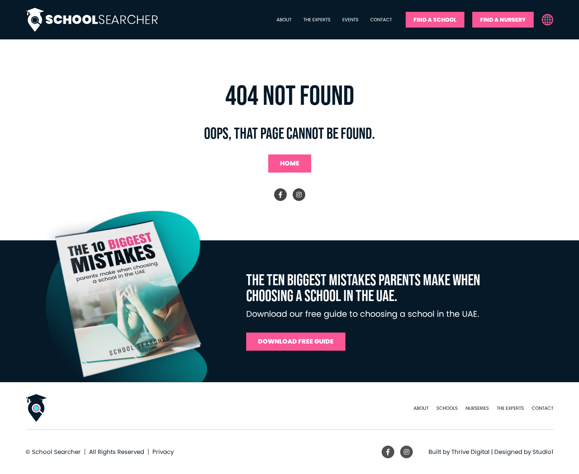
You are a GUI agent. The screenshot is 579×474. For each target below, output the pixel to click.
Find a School (435, 20)
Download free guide (296, 341)
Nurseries (477, 408)
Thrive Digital (470, 452)
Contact (381, 19)
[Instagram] (299, 194)
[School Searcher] (92, 20)
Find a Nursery (503, 20)
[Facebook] (280, 194)
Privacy (163, 452)
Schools (447, 408)
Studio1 (543, 452)
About (284, 19)
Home (289, 163)
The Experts (316, 19)
